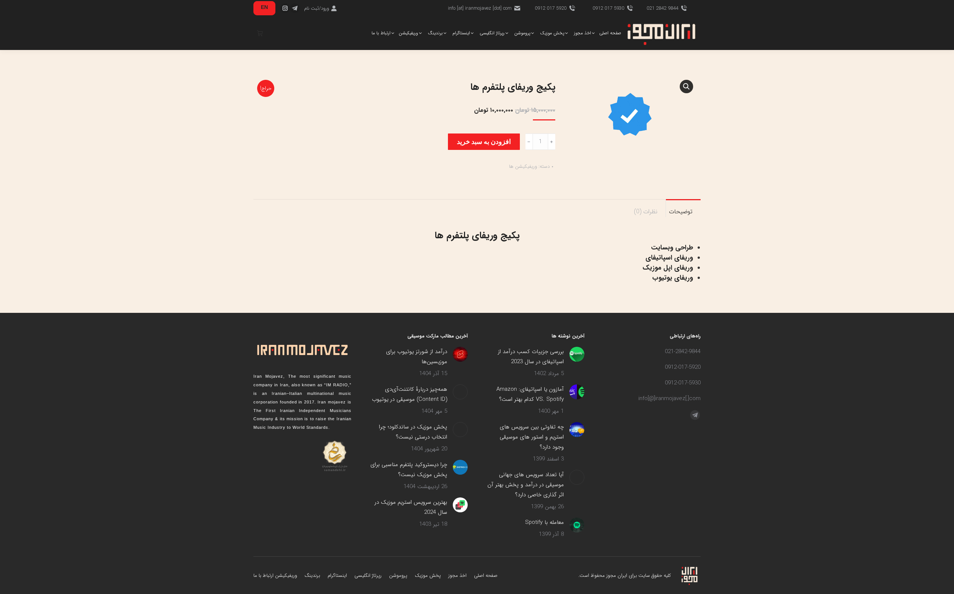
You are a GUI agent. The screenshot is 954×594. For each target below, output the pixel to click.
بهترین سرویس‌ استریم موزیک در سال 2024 (411, 507)
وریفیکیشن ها (523, 166)
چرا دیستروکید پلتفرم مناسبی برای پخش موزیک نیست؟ (408, 469)
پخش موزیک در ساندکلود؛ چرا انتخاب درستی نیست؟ (413, 431)
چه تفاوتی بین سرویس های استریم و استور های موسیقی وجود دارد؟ (532, 437)
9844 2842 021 (662, 8)
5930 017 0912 (608, 8)
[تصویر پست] (576, 354)
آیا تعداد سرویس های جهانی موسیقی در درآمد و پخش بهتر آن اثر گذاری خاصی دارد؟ (525, 484)
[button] (686, 86)
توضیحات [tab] (680, 211)
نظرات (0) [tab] (645, 211)
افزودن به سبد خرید (484, 141)
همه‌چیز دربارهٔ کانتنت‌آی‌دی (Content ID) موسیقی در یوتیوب (409, 394)
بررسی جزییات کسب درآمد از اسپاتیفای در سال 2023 (531, 356)
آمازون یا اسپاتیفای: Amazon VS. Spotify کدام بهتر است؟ (530, 394)
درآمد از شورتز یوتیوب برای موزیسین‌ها (416, 356)
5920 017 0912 (550, 8)
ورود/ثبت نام (316, 8)
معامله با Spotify (544, 522)
